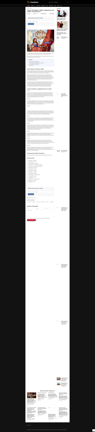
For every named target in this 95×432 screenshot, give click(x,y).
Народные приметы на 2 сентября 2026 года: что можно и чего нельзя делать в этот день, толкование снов (64, 322)
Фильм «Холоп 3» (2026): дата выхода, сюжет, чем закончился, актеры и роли (63, 397)
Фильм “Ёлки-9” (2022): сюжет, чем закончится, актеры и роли (64, 151)
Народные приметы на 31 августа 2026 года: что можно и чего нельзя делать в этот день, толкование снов (64, 384)
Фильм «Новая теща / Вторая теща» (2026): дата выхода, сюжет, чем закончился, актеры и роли (31, 400)
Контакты (56, 2)
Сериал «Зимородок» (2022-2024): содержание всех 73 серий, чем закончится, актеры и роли (62, 29)
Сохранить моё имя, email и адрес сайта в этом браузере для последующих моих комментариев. (39, 218)
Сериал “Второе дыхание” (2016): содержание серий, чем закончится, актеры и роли (64, 95)
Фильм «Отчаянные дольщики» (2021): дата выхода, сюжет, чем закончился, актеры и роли (42, 395)
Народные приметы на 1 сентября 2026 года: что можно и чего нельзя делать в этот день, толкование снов (64, 379)
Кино (52, 2)
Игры (47, 5)
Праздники (32, 5)
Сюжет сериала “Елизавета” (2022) (34, 61)
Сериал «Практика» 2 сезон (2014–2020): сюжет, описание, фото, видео (62, 33)
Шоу (61, 5)
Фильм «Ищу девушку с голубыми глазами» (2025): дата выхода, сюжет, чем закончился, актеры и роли (63, 413)
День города (38, 5)
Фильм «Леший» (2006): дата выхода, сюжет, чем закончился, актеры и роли (52, 395)
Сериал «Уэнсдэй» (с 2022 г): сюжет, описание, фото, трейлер (64, 37)
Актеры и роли (31, 65)
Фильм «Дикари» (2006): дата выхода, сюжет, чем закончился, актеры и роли (42, 412)
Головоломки (51, 5)
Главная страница (29, 8)
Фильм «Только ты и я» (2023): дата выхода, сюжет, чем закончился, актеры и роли (52, 415)
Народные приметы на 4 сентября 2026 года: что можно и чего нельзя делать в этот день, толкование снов (64, 209)
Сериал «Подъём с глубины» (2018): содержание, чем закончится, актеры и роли (61, 19)
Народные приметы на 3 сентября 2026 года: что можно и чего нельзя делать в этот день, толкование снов (64, 266)
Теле (49, 2)
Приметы (28, 5)
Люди (55, 5)
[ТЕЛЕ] (62, 16)
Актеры (58, 5)
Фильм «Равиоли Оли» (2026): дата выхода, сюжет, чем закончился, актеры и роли (31, 416)
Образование (43, 5)
